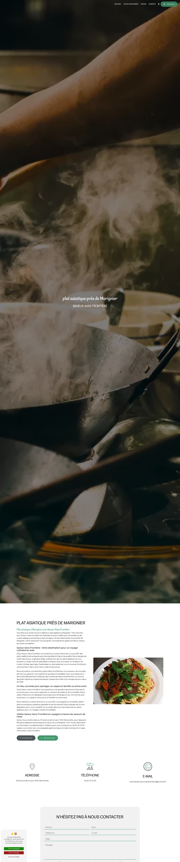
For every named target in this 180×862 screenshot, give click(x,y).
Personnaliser (14, 857)
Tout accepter (14, 849)
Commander (170, 4)
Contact (152, 4)
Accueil (118, 4)
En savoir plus (27, 738)
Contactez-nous (49, 738)
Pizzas (143, 4)
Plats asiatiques (131, 4)
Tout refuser (14, 853)
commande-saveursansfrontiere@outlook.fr (147, 782)
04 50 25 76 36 (90, 781)
